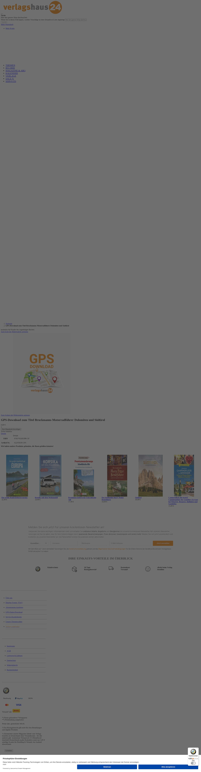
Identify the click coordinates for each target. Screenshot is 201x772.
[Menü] (197, 749)
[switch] (193, 763)
